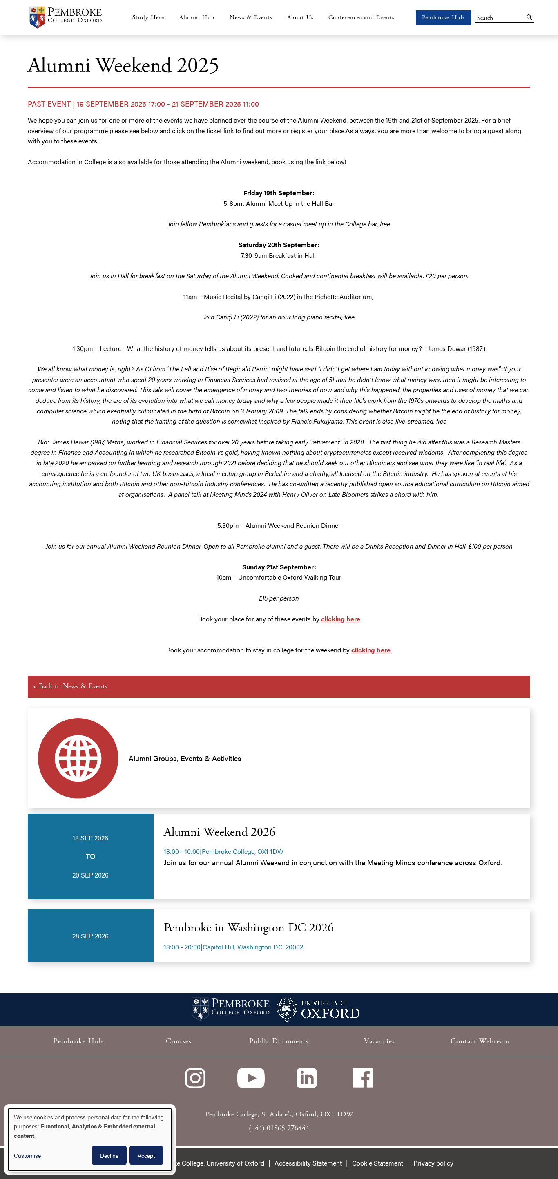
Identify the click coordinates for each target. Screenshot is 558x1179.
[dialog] (90, 1139)
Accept (146, 1155)
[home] (65, 17)
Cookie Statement (377, 1163)
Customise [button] (27, 1155)
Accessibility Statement (308, 1163)
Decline (109, 1155)
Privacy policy (433, 1163)
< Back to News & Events (70, 686)
